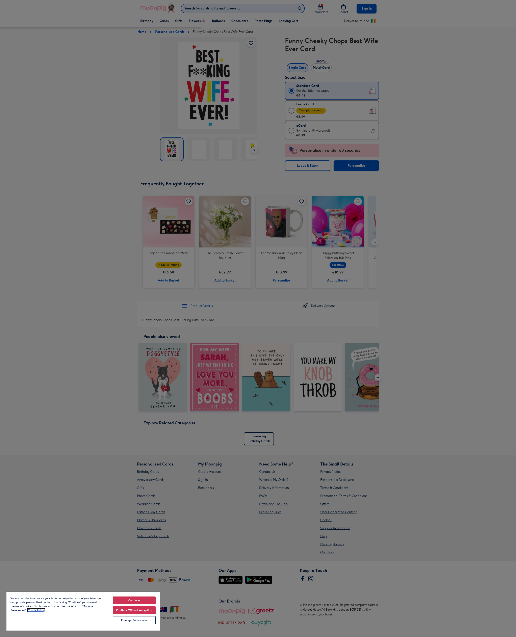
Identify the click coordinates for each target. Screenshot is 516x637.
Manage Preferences (134, 620)
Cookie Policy (36, 610)
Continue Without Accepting (134, 610)
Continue (134, 600)
